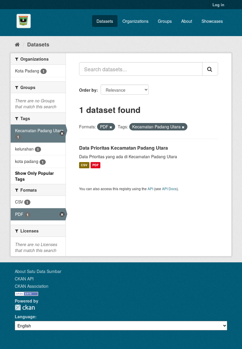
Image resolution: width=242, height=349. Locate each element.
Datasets (105, 21)
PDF (95, 165)
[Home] (17, 44)
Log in (218, 4)
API (150, 188)
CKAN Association (31, 286)
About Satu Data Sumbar (38, 271)
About (186, 21)
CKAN (25, 307)
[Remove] (110, 127)
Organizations (135, 21)
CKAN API (24, 279)
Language (25, 316)
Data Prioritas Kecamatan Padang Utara (123, 147)
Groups (165, 21)
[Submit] (210, 69)
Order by (88, 90)
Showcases (212, 21)
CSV (84, 165)
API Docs (169, 188)
